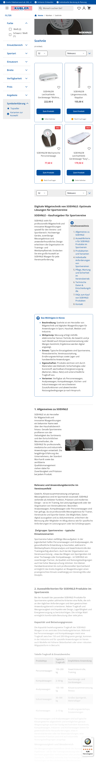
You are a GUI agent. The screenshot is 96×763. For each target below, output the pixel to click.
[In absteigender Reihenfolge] (89, 53)
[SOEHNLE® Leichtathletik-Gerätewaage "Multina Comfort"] (48, 77)
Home (40, 15)
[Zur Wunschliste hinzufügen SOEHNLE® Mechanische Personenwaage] (58, 148)
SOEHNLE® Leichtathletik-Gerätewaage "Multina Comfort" (48, 94)
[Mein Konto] (84, 8)
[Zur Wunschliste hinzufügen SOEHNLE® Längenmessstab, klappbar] (89, 87)
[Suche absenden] (40, 8)
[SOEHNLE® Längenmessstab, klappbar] (79, 77)
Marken (49, 15)
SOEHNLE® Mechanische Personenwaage (48, 154)
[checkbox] (18, 29)
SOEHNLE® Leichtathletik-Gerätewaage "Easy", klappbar (78, 155)
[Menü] (92, 738)
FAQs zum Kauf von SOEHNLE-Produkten (83, 297)
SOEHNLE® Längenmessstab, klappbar (79, 94)
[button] (16, 23)
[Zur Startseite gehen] (21, 8)
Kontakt (79, 304)
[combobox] (56, 8)
